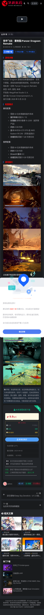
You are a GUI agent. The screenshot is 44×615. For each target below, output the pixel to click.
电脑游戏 (27, 553)
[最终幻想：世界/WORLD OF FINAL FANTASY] (11, 544)
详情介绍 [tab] (9, 52)
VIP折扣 (23, 423)
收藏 (29, 483)
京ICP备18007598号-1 (17, 607)
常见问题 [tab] (20, 52)
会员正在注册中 (29, 607)
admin (9, 484)
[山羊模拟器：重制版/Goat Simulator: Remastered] (7, 591)
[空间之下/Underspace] (7, 567)
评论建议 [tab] (32, 52)
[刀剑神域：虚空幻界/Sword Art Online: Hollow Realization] (32, 544)
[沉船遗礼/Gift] (7, 575)
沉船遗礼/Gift (18, 573)
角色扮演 (18, 47)
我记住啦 (22, 331)
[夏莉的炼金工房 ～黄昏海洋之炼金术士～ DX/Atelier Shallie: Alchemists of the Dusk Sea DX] (32, 523)
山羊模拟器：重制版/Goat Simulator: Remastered (26, 590)
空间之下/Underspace (21, 565)
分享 (21, 483)
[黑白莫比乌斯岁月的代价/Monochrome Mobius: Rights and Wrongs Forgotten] (11, 523)
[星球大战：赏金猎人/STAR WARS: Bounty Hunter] (7, 583)
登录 (35, 3)
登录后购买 (23, 439)
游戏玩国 (23, 601)
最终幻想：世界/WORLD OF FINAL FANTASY (11, 557)
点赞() (37, 483)
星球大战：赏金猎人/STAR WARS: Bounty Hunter (26, 582)
